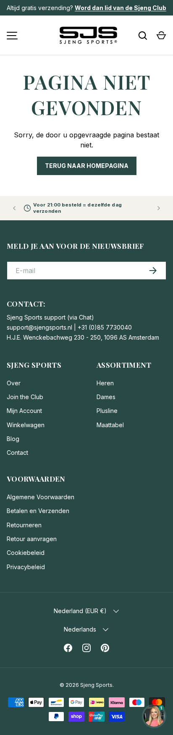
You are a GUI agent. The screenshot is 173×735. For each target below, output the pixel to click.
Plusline (107, 410)
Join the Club (25, 396)
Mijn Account (24, 410)
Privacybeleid (26, 566)
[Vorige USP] (14, 208)
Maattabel (110, 424)
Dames (106, 396)
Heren (105, 383)
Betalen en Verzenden (38, 510)
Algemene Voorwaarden (40, 496)
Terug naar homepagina (86, 165)
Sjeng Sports (96, 685)
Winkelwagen (26, 424)
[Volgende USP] (159, 208)
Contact (17, 452)
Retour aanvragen (32, 538)
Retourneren (24, 525)
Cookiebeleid (26, 552)
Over (14, 383)
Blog (13, 438)
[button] (161, 35)
